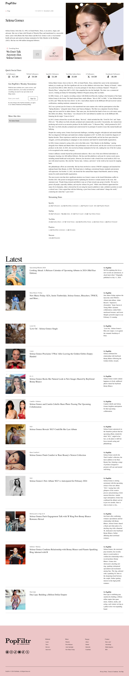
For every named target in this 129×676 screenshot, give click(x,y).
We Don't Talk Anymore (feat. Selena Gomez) (14, 54)
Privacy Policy (27, 104)
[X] (27, 652)
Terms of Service (16, 104)
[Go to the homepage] (18, 641)
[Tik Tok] (15, 652)
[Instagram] (11, 652)
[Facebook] (7, 652)
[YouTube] (19, 652)
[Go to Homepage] (11, 3)
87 (54, 53)
